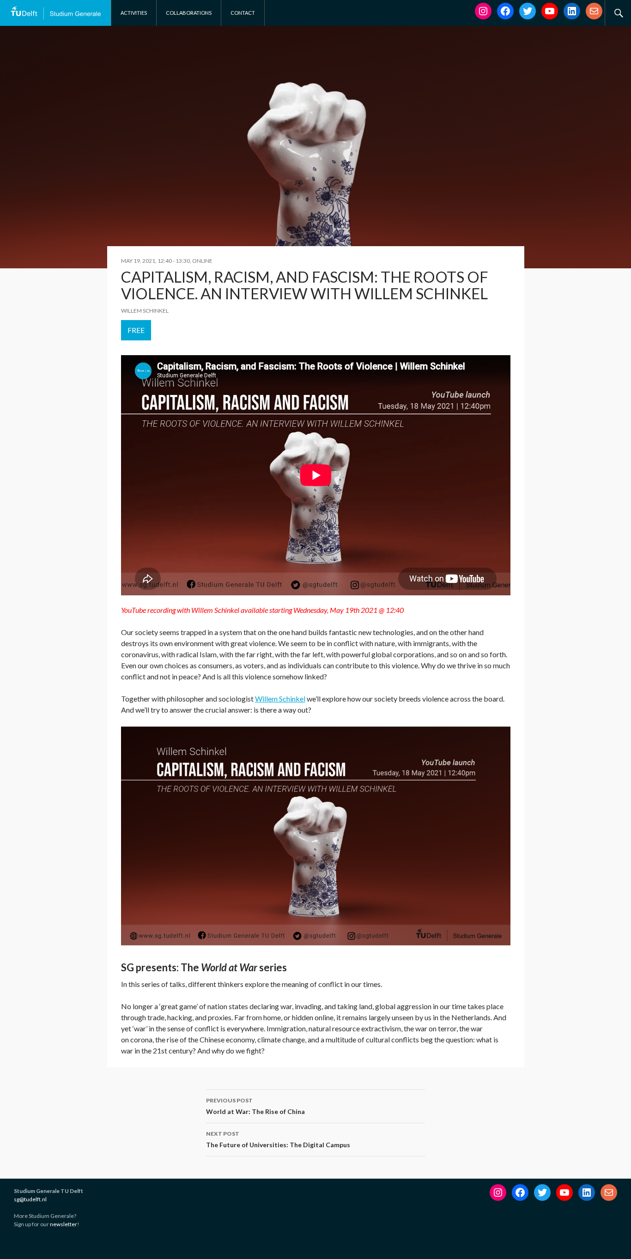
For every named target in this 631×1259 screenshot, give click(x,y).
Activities (134, 13)
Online (202, 260)
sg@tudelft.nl (30, 1199)
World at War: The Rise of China (255, 1106)
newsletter (63, 1224)
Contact (243, 13)
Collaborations (189, 13)
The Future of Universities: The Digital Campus (278, 1139)
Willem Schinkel (280, 698)
